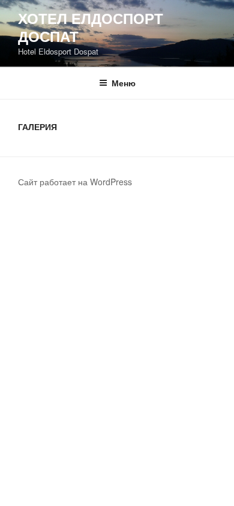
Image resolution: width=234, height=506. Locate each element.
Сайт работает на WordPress (75, 182)
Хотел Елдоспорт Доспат (90, 27)
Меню (124, 83)
